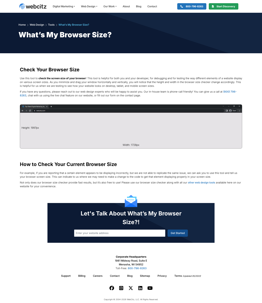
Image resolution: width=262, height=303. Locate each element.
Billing (81, 275)
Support (66, 275)
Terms (187, 275)
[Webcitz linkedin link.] (140, 288)
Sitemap (145, 275)
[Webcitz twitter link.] (130, 288)
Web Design (88, 6)
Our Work (109, 6)
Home (22, 24)
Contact (152, 6)
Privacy (162, 275)
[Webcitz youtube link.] (150, 288)
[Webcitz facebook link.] (111, 288)
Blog (138, 6)
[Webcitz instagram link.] (121, 288)
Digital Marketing (63, 6)
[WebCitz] (32, 6)
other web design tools (201, 182)
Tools (51, 24)
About (126, 6)
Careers (97, 275)
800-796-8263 (137, 268)
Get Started (178, 233)
